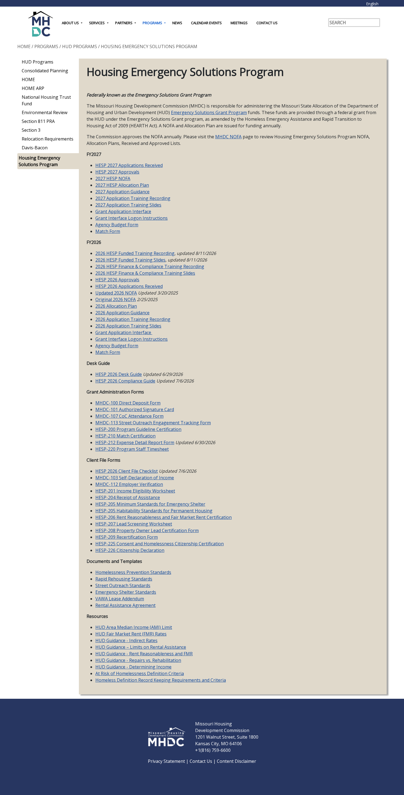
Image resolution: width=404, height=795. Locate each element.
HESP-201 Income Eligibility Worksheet (135, 491)
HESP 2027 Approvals (117, 172)
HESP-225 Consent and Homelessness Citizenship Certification (159, 544)
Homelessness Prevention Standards (133, 572)
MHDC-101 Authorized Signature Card (134, 409)
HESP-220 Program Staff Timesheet (132, 449)
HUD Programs (79, 46)
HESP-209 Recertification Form (126, 537)
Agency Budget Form (116, 225)
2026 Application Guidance (122, 313)
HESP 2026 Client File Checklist (126, 471)
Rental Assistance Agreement (125, 605)
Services (97, 22)
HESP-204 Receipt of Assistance (127, 497)
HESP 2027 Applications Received (129, 165)
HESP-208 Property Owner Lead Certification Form (147, 530)
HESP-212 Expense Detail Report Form (134, 442)
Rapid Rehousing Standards (123, 579)
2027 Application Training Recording (132, 198)
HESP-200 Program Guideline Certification (138, 429)
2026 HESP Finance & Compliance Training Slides (145, 273)
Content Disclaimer (236, 761)
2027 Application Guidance (122, 192)
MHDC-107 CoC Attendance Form (129, 416)
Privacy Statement (167, 761)
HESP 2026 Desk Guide (118, 374)
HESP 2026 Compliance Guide (125, 381)
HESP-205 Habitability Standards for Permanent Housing (153, 511)
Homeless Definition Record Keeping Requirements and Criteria (160, 680)
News (177, 22)
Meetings (239, 22)
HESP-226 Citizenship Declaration (129, 550)
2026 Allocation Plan (116, 306)
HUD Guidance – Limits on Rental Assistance (140, 647)
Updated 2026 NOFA (116, 293)
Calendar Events (206, 22)
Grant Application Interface (123, 211)
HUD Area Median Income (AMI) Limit (133, 627)
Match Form (107, 231)
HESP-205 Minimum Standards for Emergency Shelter (150, 504)
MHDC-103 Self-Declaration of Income (134, 478)
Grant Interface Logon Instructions (131, 218)
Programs (152, 22)
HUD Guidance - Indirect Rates (126, 640)
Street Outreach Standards (122, 585)
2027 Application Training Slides (128, 205)
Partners (123, 22)
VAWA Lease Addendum (119, 599)
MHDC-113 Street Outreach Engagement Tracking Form (153, 423)
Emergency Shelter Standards (125, 592)
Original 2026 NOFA (115, 299)
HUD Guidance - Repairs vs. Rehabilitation (138, 660)
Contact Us (267, 22)
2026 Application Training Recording (132, 319)
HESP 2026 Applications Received (129, 286)
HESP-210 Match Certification (125, 436)
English (372, 3)
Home (24, 46)
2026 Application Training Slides (128, 326)
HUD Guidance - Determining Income (133, 667)
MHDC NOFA (228, 137)
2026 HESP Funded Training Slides (130, 260)
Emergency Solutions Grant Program (209, 112)
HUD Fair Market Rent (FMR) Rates (131, 634)
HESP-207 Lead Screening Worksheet (133, 524)
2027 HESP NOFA (112, 178)
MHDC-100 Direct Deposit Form (128, 403)
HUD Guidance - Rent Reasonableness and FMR (144, 654)
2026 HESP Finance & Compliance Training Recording (149, 266)
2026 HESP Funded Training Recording (135, 253)
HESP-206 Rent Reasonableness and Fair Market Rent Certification (163, 517)
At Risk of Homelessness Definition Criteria (139, 673)
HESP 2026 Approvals (117, 280)
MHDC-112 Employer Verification (129, 484)
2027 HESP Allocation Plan (122, 185)
